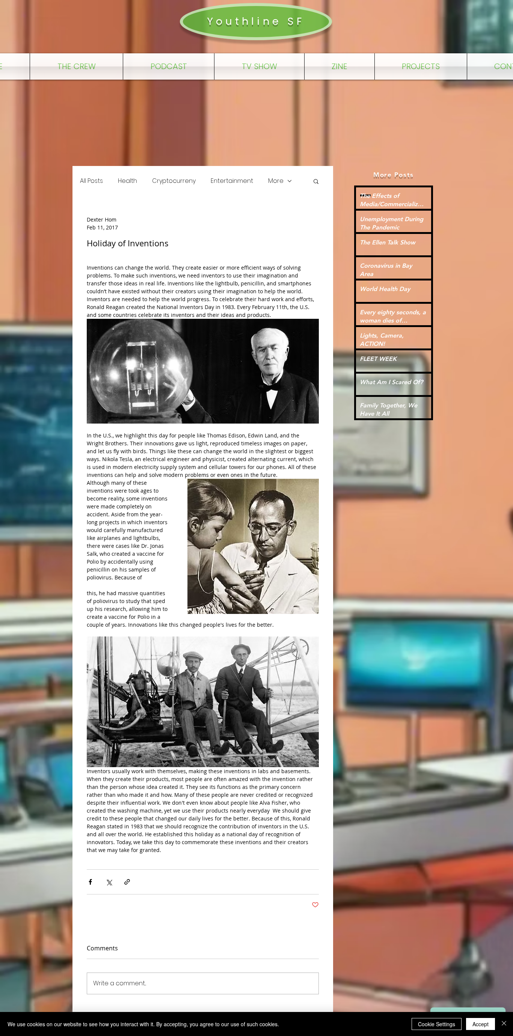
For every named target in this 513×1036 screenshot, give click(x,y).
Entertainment (232, 181)
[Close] (503, 1024)
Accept (480, 1024)
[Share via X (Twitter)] (108, 881)
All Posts (91, 181)
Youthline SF (256, 21)
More (276, 181)
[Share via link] (127, 881)
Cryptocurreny (174, 181)
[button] (316, 181)
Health (127, 181)
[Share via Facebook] (90, 881)
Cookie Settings (436, 1024)
